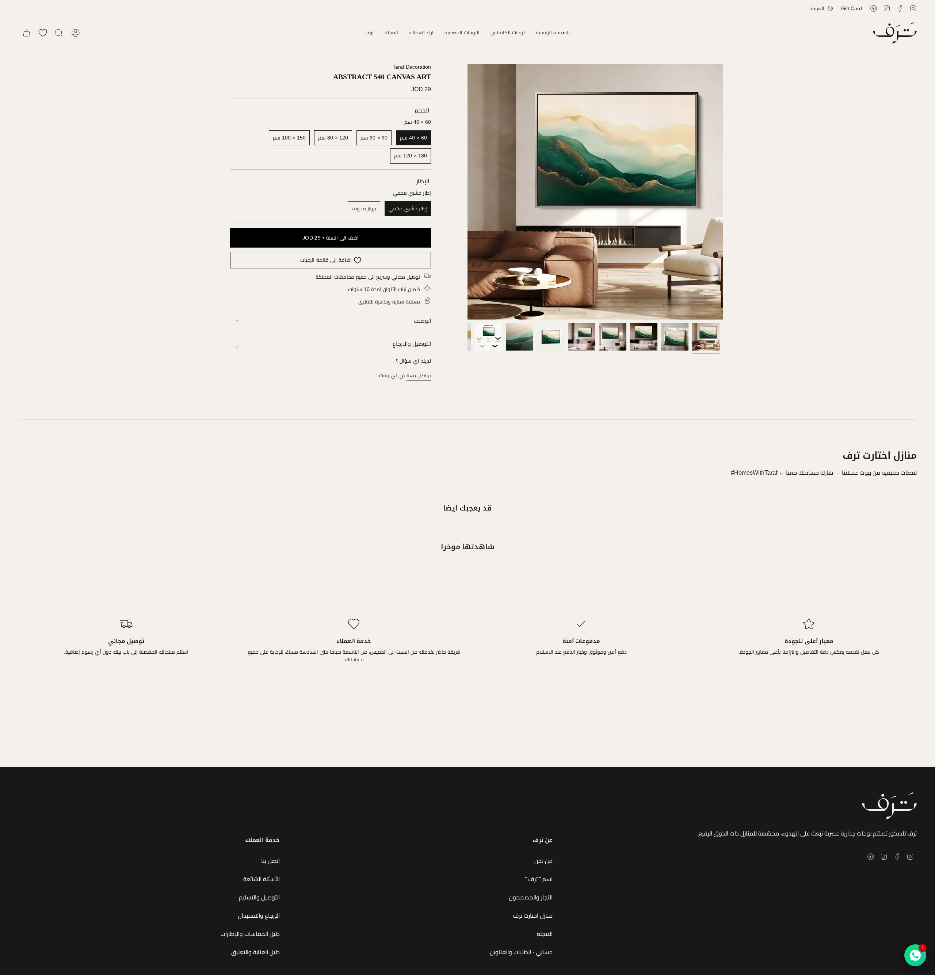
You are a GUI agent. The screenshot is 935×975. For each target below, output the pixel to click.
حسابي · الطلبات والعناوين (521, 952)
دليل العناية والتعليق (255, 952)
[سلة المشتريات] (26, 33)
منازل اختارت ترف (533, 916)
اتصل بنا (270, 861)
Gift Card (851, 8)
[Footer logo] (889, 805)
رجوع (467, 191)
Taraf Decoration (412, 67)
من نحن (543, 861)
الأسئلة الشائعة (261, 879)
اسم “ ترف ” (539, 879)
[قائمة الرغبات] (43, 33)
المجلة (545, 934)
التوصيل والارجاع (412, 344)
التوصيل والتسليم (259, 897)
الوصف (422, 321)
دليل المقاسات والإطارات (250, 934)
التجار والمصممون (531, 897)
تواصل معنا (419, 375)
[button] (507, 32)
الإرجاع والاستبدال (259, 916)
